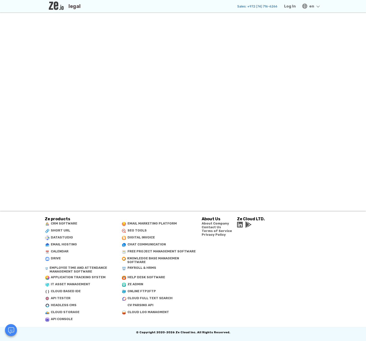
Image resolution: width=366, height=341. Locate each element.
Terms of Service (217, 231)
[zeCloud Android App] (248, 225)
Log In (290, 6)
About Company (215, 223)
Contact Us (211, 227)
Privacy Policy (214, 234)
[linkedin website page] (240, 225)
